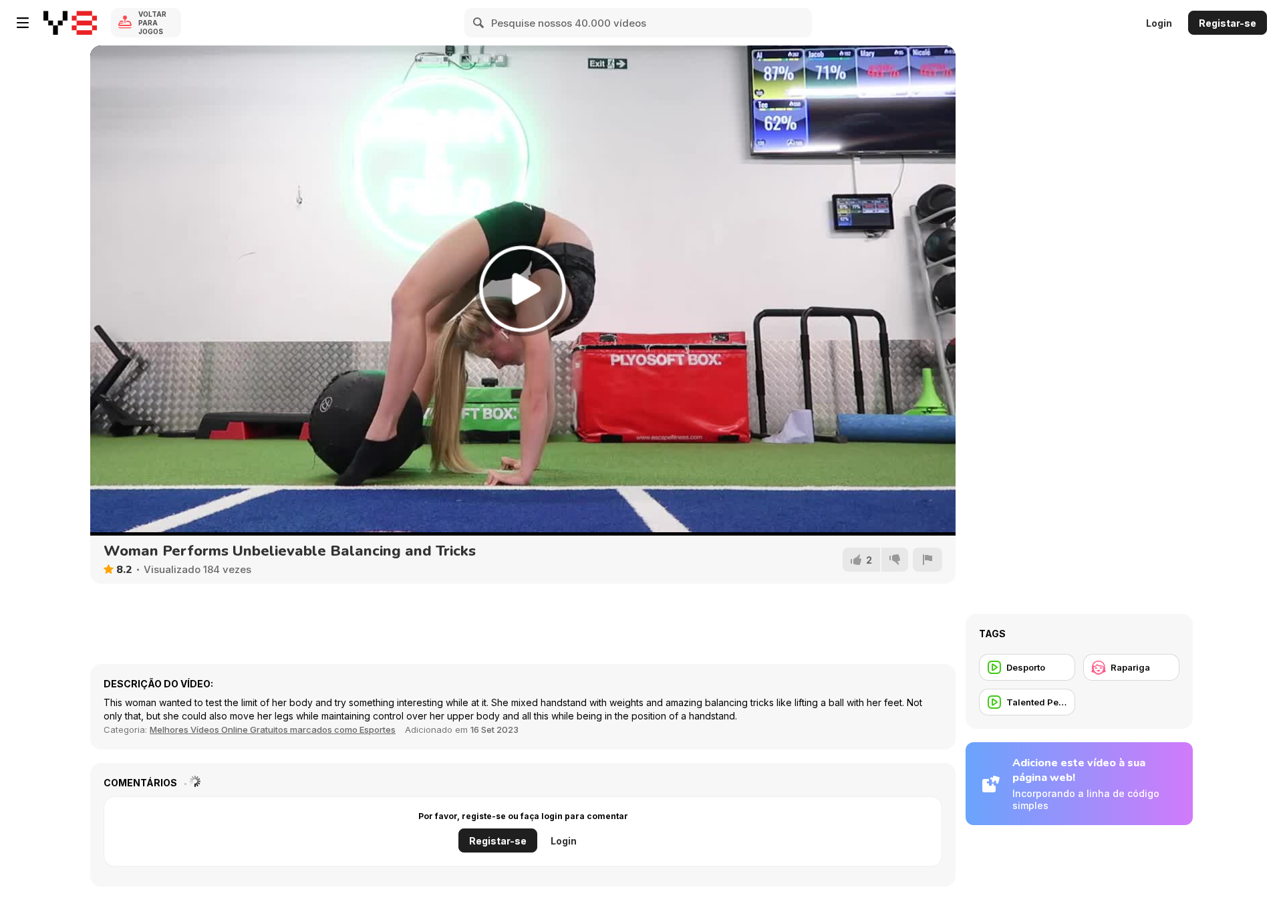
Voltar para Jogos (152, 22)
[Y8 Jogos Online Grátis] (70, 23)
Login (1159, 23)
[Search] (479, 22)
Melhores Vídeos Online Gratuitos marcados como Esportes (273, 729)
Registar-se (1227, 23)
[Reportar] (927, 560)
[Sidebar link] (22, 22)
